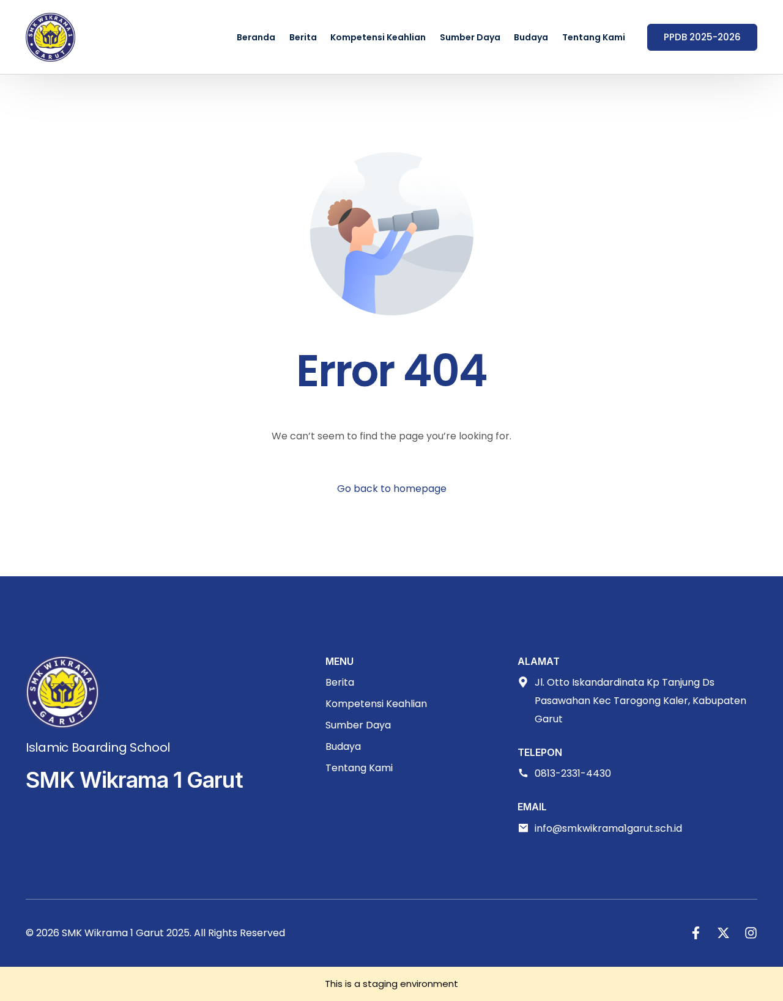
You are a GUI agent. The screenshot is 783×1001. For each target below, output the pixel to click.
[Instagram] (750, 932)
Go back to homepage (392, 489)
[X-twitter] (723, 932)
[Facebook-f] (695, 932)
